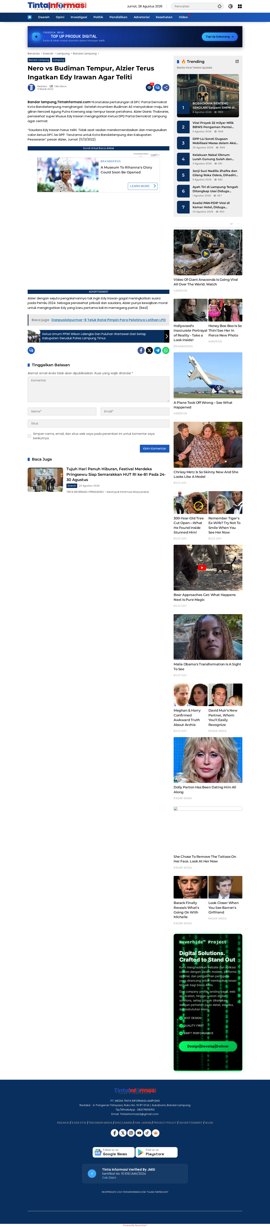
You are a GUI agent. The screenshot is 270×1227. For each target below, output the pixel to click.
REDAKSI (63, 1123)
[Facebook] (141, 350)
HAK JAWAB (143, 1123)
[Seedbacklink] (155, 1133)
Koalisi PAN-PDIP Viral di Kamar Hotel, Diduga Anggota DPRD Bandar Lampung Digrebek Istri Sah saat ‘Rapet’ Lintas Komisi (214, 205)
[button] (219, 6)
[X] (123, 1136)
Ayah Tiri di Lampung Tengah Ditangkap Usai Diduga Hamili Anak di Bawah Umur (215, 189)
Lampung (58, 60)
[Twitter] (149, 350)
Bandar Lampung (39, 60)
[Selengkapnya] (237, 61)
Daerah (72, 485)
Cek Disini (109, 1178)
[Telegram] (157, 350)
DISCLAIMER (123, 1123)
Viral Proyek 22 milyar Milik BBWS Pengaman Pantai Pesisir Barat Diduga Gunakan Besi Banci (213, 125)
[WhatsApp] (165, 350)
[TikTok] (148, 1136)
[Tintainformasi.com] (57, 6)
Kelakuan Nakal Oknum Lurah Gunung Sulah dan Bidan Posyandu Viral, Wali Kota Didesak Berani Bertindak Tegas (213, 157)
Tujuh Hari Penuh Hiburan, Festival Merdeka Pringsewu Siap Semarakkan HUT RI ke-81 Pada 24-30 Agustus (116, 474)
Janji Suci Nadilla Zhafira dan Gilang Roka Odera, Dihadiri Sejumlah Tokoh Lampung (215, 173)
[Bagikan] (165, 87)
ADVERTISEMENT (190, 1123)
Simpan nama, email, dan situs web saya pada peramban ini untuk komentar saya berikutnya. (94, 436)
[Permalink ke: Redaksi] (32, 87)
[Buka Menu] (239, 6)
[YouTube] (139, 1136)
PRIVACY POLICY (165, 1123)
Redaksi (42, 86)
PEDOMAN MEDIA (100, 1123)
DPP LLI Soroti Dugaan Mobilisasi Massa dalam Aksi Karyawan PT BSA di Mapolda (215, 141)
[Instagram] (131, 1136)
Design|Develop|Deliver (208, 1046)
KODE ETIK (79, 1123)
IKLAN (209, 1123)
